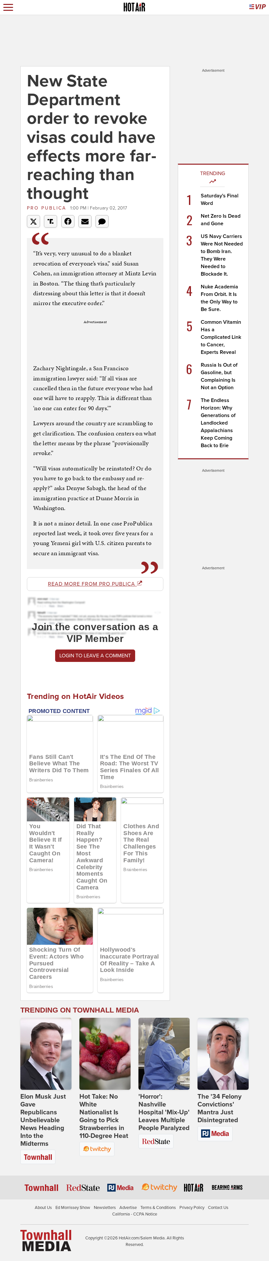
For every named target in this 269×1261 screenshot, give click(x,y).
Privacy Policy (191, 1207)
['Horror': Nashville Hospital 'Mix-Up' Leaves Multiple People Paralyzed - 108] (164, 1054)
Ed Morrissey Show (72, 1207)
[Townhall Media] (45, 1240)
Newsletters (105, 1207)
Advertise (128, 1207)
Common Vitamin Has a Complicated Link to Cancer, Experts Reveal (221, 337)
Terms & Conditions (158, 1207)
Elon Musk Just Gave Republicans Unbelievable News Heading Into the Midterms (43, 1120)
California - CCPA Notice (134, 1214)
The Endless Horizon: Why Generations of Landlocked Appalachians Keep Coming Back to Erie (218, 423)
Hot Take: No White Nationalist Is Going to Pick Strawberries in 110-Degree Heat (103, 1116)
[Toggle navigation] (8, 7)
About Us (43, 1207)
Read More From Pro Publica (92, 584)
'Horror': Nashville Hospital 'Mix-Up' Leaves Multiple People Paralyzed (164, 1112)
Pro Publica (48, 208)
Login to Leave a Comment (95, 655)
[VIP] (257, 7)
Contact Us (218, 1207)
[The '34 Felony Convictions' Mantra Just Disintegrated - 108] (223, 1054)
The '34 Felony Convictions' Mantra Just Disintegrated (219, 1108)
